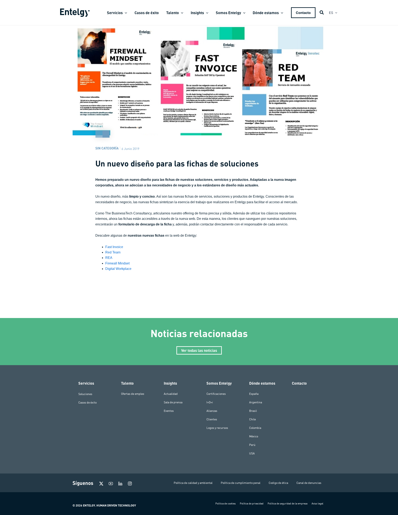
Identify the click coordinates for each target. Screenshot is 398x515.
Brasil (253, 411)
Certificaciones (216, 394)
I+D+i (209, 402)
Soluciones (85, 394)
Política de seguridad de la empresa (287, 503)
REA (108, 257)
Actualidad (171, 394)
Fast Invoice (114, 247)
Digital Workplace (118, 268)
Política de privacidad (251, 503)
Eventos (169, 411)
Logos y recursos (217, 428)
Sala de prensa (173, 402)
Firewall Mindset (117, 263)
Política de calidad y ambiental (193, 483)
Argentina (255, 402)
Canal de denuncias (308, 483)
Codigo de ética (278, 483)
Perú (252, 445)
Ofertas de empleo (132, 394)
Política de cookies (225, 503)
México (253, 436)
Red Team (112, 252)
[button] (125, 12)
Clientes (211, 419)
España (253, 394)
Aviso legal (317, 503)
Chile (252, 419)
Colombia (255, 428)
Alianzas (211, 411)
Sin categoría (107, 148)
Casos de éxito (87, 402)
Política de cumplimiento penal (240, 483)
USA (252, 453)
